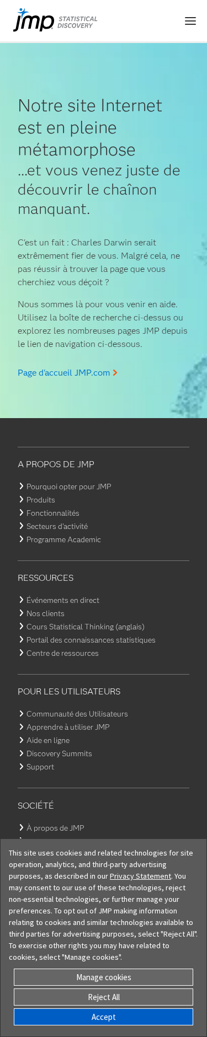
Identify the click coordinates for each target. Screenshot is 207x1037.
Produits (40, 500)
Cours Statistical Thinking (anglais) (85, 627)
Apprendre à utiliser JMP (67, 727)
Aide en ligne (48, 740)
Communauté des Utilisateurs (77, 714)
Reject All (104, 997)
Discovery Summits (59, 753)
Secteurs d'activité (57, 526)
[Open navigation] (190, 21)
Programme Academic (63, 539)
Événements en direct (62, 600)
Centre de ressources (62, 653)
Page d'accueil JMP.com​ (64, 372)
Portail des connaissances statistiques (91, 640)
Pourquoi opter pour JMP (68, 486)
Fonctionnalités (52, 513)
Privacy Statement (140, 876)
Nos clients (45, 613)
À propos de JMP (55, 828)
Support (40, 767)
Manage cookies (103, 977)
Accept (104, 1017)
